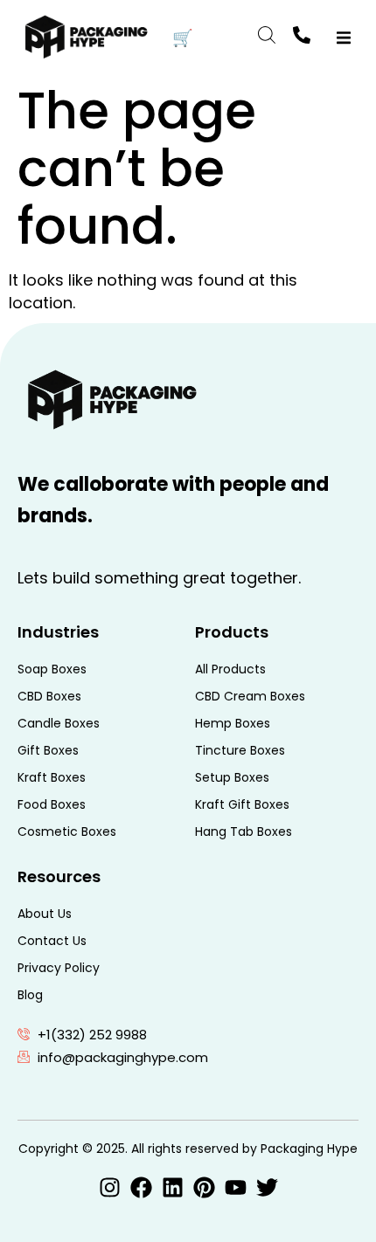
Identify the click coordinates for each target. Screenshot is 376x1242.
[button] (343, 38)
